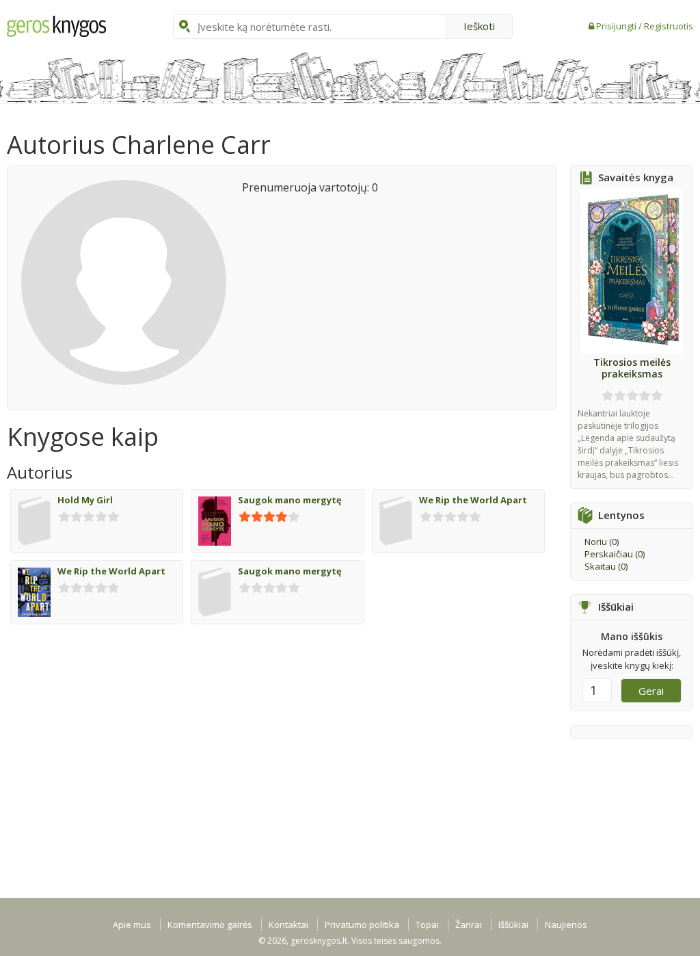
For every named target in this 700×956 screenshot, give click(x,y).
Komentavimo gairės (209, 924)
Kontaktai (288, 924)
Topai (427, 924)
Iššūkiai (513, 924)
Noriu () (601, 541)
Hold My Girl (85, 500)
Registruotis (668, 26)
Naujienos (566, 924)
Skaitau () (606, 566)
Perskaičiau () (614, 554)
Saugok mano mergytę (290, 500)
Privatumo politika (362, 924)
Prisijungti (617, 26)
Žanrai (468, 924)
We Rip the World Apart (473, 500)
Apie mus (132, 924)
